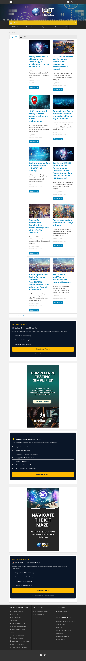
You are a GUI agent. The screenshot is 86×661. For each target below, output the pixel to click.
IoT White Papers (63, 611)
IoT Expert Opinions (41, 611)
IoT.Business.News (36, 83)
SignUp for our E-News (63, 630)
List (24, 37)
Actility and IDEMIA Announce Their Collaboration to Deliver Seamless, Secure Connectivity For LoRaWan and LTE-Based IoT (62, 170)
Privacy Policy (60, 640)
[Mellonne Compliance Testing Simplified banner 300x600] (43, 396)
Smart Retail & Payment (19, 647)
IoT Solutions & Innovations (16, 619)
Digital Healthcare (18, 644)
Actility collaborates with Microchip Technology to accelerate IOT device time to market (39, 62)
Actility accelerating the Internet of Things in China (63, 222)
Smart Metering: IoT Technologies (25, 468)
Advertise (59, 627)
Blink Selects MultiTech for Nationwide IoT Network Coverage (62, 278)
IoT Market (15, 614)
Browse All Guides (43, 475)
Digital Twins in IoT (21, 447)
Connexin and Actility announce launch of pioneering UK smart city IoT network (63, 115)
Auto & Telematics (18, 635)
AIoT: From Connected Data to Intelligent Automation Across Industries (33, 26)
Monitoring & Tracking (19, 626)
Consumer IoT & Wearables (20, 641)
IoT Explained (39, 614)
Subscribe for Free (43, 349)
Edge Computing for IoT (22, 450)
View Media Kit (43, 590)
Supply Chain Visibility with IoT (25, 457)
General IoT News (18, 611)
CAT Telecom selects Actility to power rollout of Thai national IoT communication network (63, 63)
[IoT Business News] (43, 12)
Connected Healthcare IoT (23, 465)
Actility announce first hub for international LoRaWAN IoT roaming (39, 167)
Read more (33, 87)
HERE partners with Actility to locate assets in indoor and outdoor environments (38, 116)
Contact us (59, 633)
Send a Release (60, 624)
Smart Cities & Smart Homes (17, 631)
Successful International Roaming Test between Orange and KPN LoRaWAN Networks (39, 226)
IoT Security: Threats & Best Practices (26, 454)
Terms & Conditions (62, 636)
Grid (15, 37)
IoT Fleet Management (22, 461)
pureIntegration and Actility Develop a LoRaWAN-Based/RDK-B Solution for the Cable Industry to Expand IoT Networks (39, 282)
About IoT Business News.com (65, 621)
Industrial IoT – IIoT (18, 623)
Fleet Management (18, 638)
